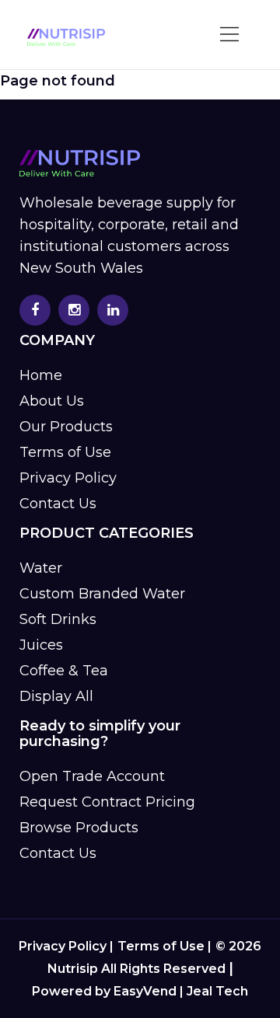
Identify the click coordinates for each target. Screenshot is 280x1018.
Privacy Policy (68, 477)
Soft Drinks (57, 619)
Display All (56, 696)
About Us (51, 401)
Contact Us (57, 503)
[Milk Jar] (66, 37)
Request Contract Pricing (107, 802)
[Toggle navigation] (230, 35)
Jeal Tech (217, 991)
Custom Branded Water (102, 593)
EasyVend (145, 991)
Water (40, 568)
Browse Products (78, 827)
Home (40, 375)
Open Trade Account (92, 776)
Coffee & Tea (63, 670)
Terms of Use (65, 452)
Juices (41, 645)
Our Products (66, 426)
